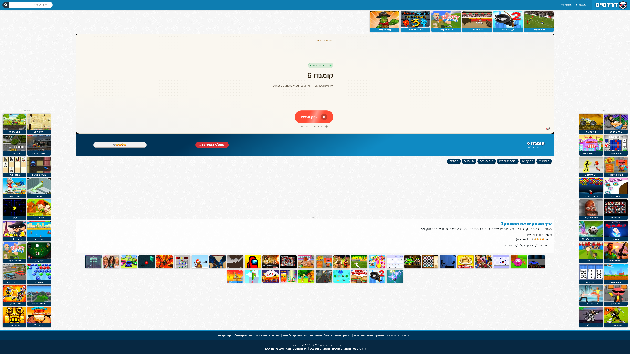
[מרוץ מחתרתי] (536, 267)
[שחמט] (430, 267)
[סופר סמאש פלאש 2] (483, 267)
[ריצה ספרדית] (477, 27)
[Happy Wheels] (446, 27)
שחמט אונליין (14, 175)
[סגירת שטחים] (616, 322)
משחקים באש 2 (39, 175)
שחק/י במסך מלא (212, 145)
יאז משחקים (300, 348)
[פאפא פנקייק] (465, 267)
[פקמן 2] (14, 215)
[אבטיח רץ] (253, 282)
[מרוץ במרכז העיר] (324, 282)
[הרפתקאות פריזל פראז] (519, 267)
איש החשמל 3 (591, 175)
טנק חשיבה (486, 161)
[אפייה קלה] (616, 193)
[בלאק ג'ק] (39, 258)
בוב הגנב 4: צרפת (14, 239)
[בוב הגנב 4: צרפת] (14, 236)
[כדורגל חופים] (39, 129)
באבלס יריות (39, 282)
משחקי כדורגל (332, 335)
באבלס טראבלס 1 (615, 175)
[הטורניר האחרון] (591, 301)
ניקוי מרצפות (615, 217)
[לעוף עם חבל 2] (508, 27)
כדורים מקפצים (591, 196)
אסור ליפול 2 (38, 325)
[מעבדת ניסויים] (93, 267)
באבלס (276, 335)
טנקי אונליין (240, 335)
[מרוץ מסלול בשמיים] (129, 267)
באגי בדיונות (591, 132)
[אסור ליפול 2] (39, 322)
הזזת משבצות (616, 153)
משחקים (581, 5)
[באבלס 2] (288, 282)
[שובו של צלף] (448, 267)
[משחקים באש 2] (39, 172)
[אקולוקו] (306, 282)
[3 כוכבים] (120, 144)
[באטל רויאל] (341, 267)
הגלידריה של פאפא (591, 153)
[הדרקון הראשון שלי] (217, 267)
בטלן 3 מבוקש (616, 132)
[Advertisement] (603, 60)
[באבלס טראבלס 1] (616, 172)
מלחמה (454, 161)
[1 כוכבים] (125, 144)
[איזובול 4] (146, 267)
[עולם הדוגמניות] (111, 267)
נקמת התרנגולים (615, 282)
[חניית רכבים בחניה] (14, 279)
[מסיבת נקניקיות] (591, 215)
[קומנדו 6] (270, 267)
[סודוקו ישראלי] (395, 267)
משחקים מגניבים (319, 348)
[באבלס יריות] (39, 279)
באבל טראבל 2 (615, 303)
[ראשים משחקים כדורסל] (306, 267)
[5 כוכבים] (114, 144)
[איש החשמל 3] (591, 172)
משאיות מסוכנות (39, 153)
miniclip (544, 161)
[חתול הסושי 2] (341, 282)
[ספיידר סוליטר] (591, 279)
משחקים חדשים (341, 348)
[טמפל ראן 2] (14, 322)
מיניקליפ (469, 161)
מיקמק (347, 335)
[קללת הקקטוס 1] (384, 27)
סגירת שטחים (616, 325)
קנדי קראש (224, 335)
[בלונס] (200, 267)
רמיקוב (616, 239)
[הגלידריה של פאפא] (591, 150)
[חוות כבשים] (39, 215)
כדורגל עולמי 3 (538, 30)
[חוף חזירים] (39, 236)
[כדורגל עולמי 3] (539, 27)
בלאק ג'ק (39, 260)
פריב (356, 335)
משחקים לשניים (292, 335)
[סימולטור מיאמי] (616, 258)
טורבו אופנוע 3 (14, 303)
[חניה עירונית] (14, 150)
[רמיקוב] (616, 236)
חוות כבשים (39, 217)
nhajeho (527, 161)
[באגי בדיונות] (591, 129)
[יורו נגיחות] (591, 258)
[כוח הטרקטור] (14, 129)
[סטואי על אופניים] (39, 301)
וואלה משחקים (507, 161)
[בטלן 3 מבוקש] (616, 129)
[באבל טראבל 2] (616, 301)
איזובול (39, 196)
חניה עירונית (14, 153)
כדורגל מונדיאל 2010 (591, 239)
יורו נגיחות (591, 260)
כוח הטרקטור (14, 132)
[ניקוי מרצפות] (616, 215)
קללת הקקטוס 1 (385, 30)
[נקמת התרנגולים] (616, 279)
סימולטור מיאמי (615, 260)
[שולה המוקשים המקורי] (182, 267)
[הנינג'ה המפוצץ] (235, 282)
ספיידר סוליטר (591, 282)
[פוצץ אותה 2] (377, 267)
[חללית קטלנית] (395, 282)
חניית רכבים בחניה (14, 282)
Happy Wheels (446, 30)
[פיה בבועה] (235, 267)
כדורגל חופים (39, 132)
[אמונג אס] (253, 267)
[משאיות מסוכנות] (39, 150)
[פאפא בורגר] (359, 282)
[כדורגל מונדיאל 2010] (591, 236)
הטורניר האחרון (591, 303)
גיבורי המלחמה (591, 325)
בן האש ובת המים (259, 335)
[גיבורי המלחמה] (591, 322)
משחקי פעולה (536, 147)
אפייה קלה (615, 196)
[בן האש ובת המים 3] (415, 27)
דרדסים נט (545, 245)
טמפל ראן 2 (14, 325)
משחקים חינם (375, 335)
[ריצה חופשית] (14, 193)
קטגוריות (566, 5)
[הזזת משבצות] (616, 150)
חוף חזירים (38, 239)
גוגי (363, 335)
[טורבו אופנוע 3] (14, 301)
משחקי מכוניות (313, 335)
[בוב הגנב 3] (412, 267)
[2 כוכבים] (122, 144)
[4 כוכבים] (117, 144)
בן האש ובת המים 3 (415, 30)
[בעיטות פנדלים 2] (359, 267)
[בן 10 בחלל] (164, 267)
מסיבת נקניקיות (591, 217)
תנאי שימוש (283, 348)
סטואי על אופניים (39, 303)
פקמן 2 (14, 217)
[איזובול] (39, 193)
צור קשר (269, 348)
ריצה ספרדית (477, 30)
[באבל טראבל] (324, 267)
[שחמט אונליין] (14, 172)
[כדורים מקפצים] (591, 193)
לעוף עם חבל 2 (508, 30)
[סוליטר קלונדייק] (270, 282)
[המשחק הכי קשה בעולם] (501, 267)
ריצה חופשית (14, 196)
